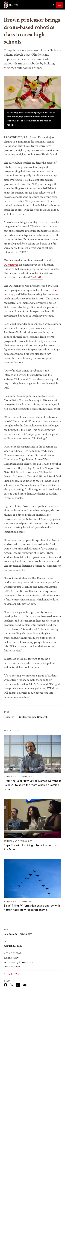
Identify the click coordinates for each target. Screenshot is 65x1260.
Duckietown (11, 265)
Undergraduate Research (33, 717)
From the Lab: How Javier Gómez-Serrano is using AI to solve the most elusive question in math (32, 784)
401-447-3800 (12, 966)
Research (9, 717)
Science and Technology (18, 934)
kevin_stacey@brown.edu (18, 962)
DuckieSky (36, 277)
